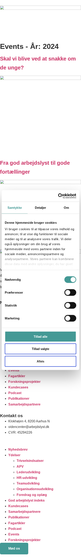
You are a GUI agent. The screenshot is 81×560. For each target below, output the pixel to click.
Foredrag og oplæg (32, 495)
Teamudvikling (28, 483)
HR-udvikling (27, 478)
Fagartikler (16, 376)
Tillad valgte (40, 349)
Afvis (40, 361)
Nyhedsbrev (18, 449)
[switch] (70, 292)
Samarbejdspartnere (24, 404)
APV (20, 466)
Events (13, 370)
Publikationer (18, 398)
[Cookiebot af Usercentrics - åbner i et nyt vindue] (58, 196)
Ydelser (14, 455)
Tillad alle (40, 336)
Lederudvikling (28, 472)
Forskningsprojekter (24, 381)
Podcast (14, 393)
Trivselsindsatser (30, 460)
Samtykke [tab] (14, 207)
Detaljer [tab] (40, 207)
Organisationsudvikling (35, 489)
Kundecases (18, 387)
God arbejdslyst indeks (26, 500)
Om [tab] (66, 207)
